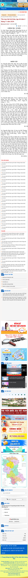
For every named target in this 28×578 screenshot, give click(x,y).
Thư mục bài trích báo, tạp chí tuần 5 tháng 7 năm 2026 (13, 172)
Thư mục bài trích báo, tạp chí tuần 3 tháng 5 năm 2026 (13, 210)
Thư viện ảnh (7, 391)
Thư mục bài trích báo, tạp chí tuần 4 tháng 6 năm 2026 (13, 189)
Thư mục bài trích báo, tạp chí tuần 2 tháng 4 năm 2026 (13, 227)
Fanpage (6, 525)
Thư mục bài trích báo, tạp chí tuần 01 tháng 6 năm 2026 (14, 200)
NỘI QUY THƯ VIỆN (8, 274)
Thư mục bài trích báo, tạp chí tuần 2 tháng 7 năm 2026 (13, 183)
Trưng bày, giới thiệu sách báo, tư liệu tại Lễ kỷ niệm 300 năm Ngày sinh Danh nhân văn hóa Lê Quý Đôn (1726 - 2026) (13, 266)
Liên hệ (3, 553)
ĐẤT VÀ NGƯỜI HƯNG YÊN (18, 548)
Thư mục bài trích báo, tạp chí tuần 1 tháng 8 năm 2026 (13, 169)
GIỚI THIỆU (5, 545)
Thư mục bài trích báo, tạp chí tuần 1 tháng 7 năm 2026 (13, 186)
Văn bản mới (7, 290)
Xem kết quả (16, 521)
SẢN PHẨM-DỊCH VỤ (6, 550)
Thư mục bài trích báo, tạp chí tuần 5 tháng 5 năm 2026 (13, 203)
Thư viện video (8, 363)
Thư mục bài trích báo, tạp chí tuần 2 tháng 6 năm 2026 (13, 196)
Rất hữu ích (6, 509)
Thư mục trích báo (12, 15)
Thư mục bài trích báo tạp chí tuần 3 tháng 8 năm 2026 (13, 162)
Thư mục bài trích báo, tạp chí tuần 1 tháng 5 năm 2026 (13, 217)
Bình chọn (6, 503)
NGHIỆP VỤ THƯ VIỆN (7, 548)
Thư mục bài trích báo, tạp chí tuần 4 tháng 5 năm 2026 (13, 206)
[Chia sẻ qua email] (16, 26)
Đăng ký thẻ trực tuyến (17, 550)
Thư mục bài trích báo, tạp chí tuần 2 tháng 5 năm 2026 (13, 213)
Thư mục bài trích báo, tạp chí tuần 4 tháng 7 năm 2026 (13, 176)
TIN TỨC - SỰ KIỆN (13, 545)
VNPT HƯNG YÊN (16, 575)
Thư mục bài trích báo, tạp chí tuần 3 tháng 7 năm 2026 (13, 179)
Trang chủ (4, 15)
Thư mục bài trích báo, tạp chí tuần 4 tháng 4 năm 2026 (13, 220)
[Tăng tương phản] (18, 26)
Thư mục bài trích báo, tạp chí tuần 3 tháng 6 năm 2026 (13, 193)
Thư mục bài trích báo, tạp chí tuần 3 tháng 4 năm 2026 (13, 223)
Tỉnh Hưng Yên (5, 405)
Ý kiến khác (6, 515)
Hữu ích (6, 512)
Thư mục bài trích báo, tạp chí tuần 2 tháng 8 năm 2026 (13, 166)
